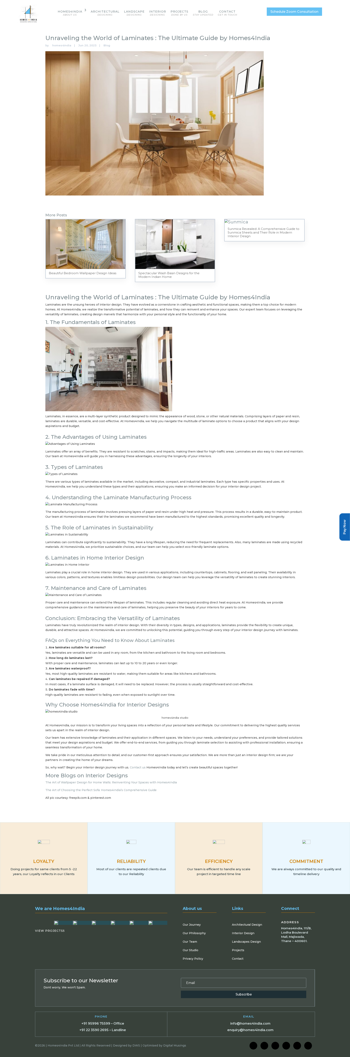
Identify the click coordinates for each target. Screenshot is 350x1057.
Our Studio (190, 950)
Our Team (190, 941)
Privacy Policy (193, 958)
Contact (227, 13)
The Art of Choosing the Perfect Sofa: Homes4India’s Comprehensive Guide (101, 790)
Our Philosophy (194, 933)
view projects (50, 931)
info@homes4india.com (250, 1023)
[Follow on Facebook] (253, 1046)
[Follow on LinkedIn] (275, 1046)
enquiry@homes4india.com (250, 1030)
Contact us (138, 767)
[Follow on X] (286, 1046)
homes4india (61, 45)
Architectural (105, 13)
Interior (157, 13)
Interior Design (243, 933)
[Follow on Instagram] (264, 1046)
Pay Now (345, 526)
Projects (179, 13)
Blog (203, 13)
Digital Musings (174, 1045)
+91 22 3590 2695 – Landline (102, 1030)
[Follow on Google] (297, 1046)
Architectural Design (247, 924)
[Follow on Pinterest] (308, 1046)
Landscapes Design (246, 941)
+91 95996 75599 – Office (102, 1023)
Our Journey (192, 924)
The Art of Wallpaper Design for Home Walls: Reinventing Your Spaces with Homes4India (111, 782)
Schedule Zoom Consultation (294, 12)
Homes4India (70, 13)
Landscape (134, 13)
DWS (136, 1045)
